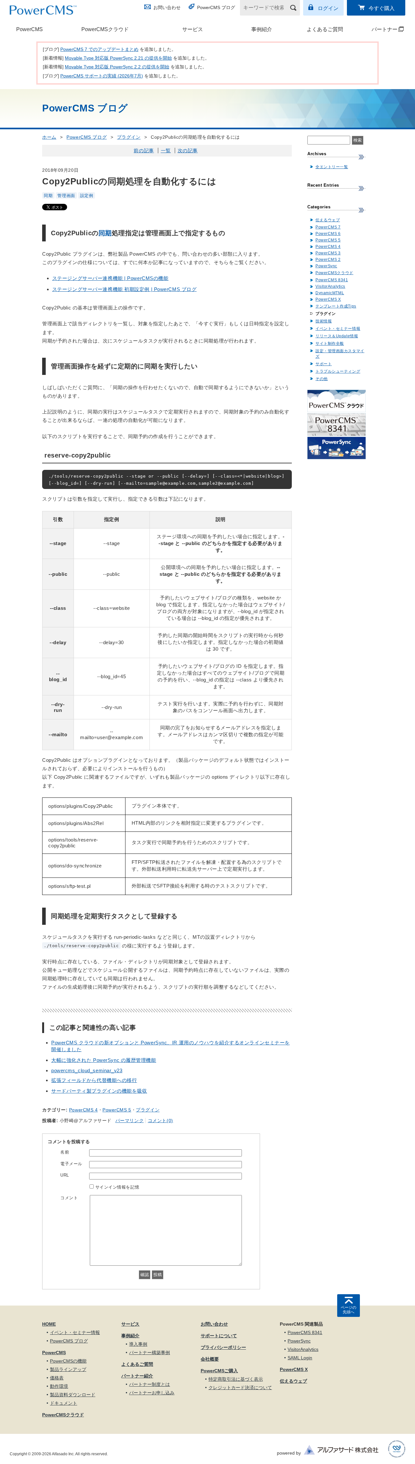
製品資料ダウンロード (72, 1394)
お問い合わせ (167, 7)
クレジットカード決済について (240, 1387)
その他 (321, 379)
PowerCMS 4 (83, 1109)
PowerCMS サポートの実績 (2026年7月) (101, 75)
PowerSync (326, 266)
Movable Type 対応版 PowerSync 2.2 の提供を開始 (117, 66)
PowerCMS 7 (328, 227)
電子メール (71, 1163)
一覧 (166, 150)
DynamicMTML (329, 293)
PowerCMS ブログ (216, 7)
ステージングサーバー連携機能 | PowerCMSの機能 (110, 278)
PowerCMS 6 (328, 233)
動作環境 (59, 1386)
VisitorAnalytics (330, 286)
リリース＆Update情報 (336, 336)
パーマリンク (129, 1120)
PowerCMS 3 (328, 253)
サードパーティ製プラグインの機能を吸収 (99, 1091)
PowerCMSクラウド (105, 29)
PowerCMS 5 (116, 1109)
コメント (69, 1197)
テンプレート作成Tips (335, 306)
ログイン (328, 8)
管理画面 (66, 195)
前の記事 (144, 150)
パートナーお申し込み (151, 1392)
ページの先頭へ (348, 1309)
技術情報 (323, 321)
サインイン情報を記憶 (117, 1187)
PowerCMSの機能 (68, 1361)
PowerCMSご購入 (219, 1370)
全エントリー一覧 (331, 167)
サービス (192, 29)
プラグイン (129, 137)
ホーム (49, 137)
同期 (48, 195)
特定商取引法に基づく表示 (235, 1379)
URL (64, 1175)
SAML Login (300, 1357)
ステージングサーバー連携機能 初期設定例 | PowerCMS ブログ (124, 289)
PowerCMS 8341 (331, 280)
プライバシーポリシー (223, 1347)
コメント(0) (160, 1120)
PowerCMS (29, 29)
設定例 (86, 195)
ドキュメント (63, 1403)
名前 (64, 1152)
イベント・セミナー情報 (337, 328)
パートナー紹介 (137, 1375)
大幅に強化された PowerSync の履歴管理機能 (103, 1060)
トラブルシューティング (337, 371)
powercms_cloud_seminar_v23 (87, 1070)
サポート (323, 364)
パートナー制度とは (149, 1384)
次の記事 (188, 150)
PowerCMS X (328, 299)
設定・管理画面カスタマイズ (339, 354)
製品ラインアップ (68, 1369)
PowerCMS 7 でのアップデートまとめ (99, 49)
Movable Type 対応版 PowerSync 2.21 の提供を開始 (118, 58)
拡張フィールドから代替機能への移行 (94, 1080)
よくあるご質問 (325, 29)
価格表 (57, 1377)
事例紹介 (261, 29)
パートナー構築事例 (149, 1352)
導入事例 (138, 1344)
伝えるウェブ (327, 220)
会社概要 (210, 1359)
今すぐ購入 (382, 8)
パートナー (378, 29)
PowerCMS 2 (328, 259)
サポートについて (219, 1335)
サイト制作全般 (329, 343)
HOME (49, 1324)
